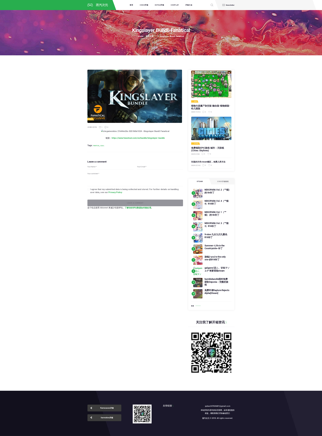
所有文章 (149, 36)
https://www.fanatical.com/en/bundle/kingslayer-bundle (138, 138)
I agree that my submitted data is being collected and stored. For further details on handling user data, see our (134, 191)
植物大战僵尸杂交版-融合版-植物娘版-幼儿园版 (210, 107)
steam (196, 143)
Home (140, 36)
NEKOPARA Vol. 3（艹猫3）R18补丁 (217, 224)
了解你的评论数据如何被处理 (138, 207)
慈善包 (90, 119)
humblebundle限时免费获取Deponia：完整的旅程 (216, 282)
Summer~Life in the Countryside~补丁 (215, 247)
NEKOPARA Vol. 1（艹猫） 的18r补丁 (215, 213)
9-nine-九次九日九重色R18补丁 (216, 236)
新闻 (195, 101)
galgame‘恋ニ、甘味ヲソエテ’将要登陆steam (217, 269)
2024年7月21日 (196, 112)
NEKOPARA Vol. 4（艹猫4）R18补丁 (217, 202)
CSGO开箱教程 (223, 181)
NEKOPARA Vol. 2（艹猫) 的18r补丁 (217, 191)
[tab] (199, 181)
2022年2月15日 (196, 165)
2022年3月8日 (195, 154)
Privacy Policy (115, 192)
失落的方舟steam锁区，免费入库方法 (208, 162)
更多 (192, 306)
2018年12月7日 (92, 127)
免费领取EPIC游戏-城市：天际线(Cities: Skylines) (207, 149)
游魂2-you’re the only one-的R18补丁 (215, 258)
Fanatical (96, 145)
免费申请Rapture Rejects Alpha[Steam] (217, 291)
